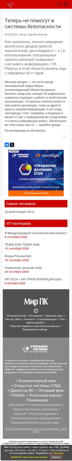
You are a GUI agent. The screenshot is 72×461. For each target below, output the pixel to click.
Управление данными (44, 405)
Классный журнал (45, 395)
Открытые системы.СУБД (37, 385)
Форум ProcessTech (18, 256)
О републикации (47, 319)
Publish (18, 395)
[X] (12, 145)
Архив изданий (34, 322)
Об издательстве (16, 315)
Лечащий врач (51, 390)
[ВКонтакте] (7, 145)
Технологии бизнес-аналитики (34, 409)
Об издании (35, 315)
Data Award (17, 405)
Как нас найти (13, 319)
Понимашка (37, 400)
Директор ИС (22, 390)
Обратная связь (54, 315)
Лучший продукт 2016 (19, 211)
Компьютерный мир (37, 381)
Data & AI (20, 414)
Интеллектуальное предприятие (35, 418)
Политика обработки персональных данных (35, 326)
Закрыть (56, 457)
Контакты (29, 319)
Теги (62, 319)
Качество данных (43, 414)
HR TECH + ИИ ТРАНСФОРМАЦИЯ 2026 (33, 279)
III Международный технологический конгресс (36, 233)
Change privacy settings (34, 329)
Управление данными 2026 (23, 267)
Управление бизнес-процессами (35, 422)
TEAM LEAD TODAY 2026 (22, 244)
